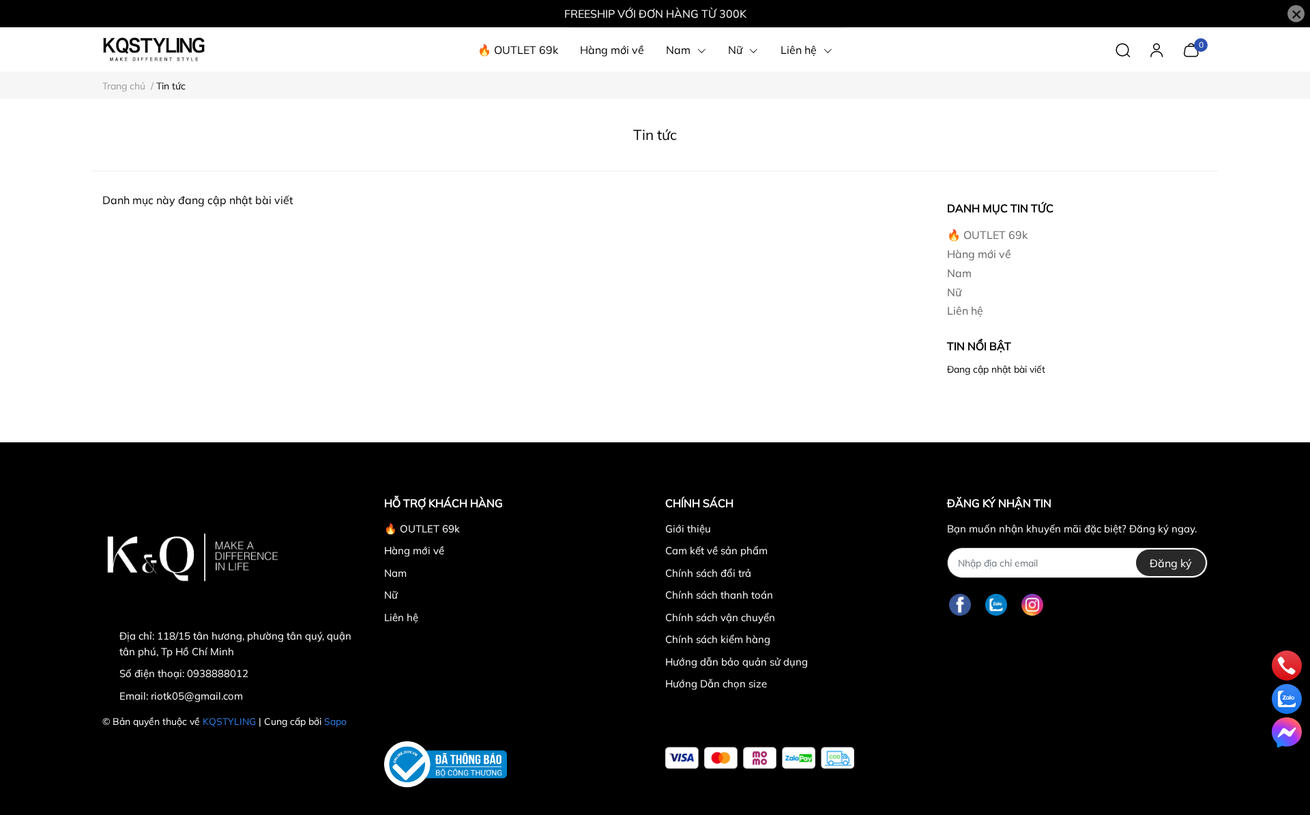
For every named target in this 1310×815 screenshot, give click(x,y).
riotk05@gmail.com (197, 695)
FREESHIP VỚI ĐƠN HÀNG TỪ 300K (655, 13)
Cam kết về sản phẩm (716, 550)
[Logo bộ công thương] (445, 764)
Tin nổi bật (979, 346)
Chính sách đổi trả (708, 573)
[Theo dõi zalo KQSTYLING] (996, 604)
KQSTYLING (229, 721)
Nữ (954, 292)
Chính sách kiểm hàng (717, 639)
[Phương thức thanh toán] (759, 758)
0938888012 (217, 673)
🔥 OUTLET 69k (987, 235)
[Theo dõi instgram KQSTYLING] (1032, 604)
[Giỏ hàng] (1191, 48)
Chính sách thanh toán (719, 594)
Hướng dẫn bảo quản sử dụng (736, 661)
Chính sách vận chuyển (720, 617)
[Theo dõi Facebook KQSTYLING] (960, 604)
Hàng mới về (979, 254)
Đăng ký (1171, 563)
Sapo (335, 721)
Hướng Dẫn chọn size (716, 683)
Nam (959, 273)
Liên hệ (965, 310)
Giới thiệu (688, 528)
